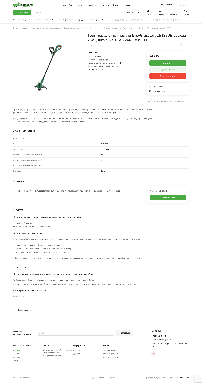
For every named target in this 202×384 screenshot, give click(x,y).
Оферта (112, 378)
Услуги (16, 361)
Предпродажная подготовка (55, 356)
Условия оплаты (110, 350)
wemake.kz (184, 378)
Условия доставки (110, 354)
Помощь (107, 345)
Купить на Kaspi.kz (169, 76)
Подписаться (124, 333)
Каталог (16, 350)
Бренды (16, 357)
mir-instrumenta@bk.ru (161, 339)
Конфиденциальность (96, 378)
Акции (16, 354)
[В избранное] (180, 45)
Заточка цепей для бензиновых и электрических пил (57, 351)
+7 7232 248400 (165, 5)
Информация (79, 345)
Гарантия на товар (111, 357)
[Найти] (139, 12)
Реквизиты (77, 350)
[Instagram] (154, 353)
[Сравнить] (186, 45)
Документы (78, 354)
